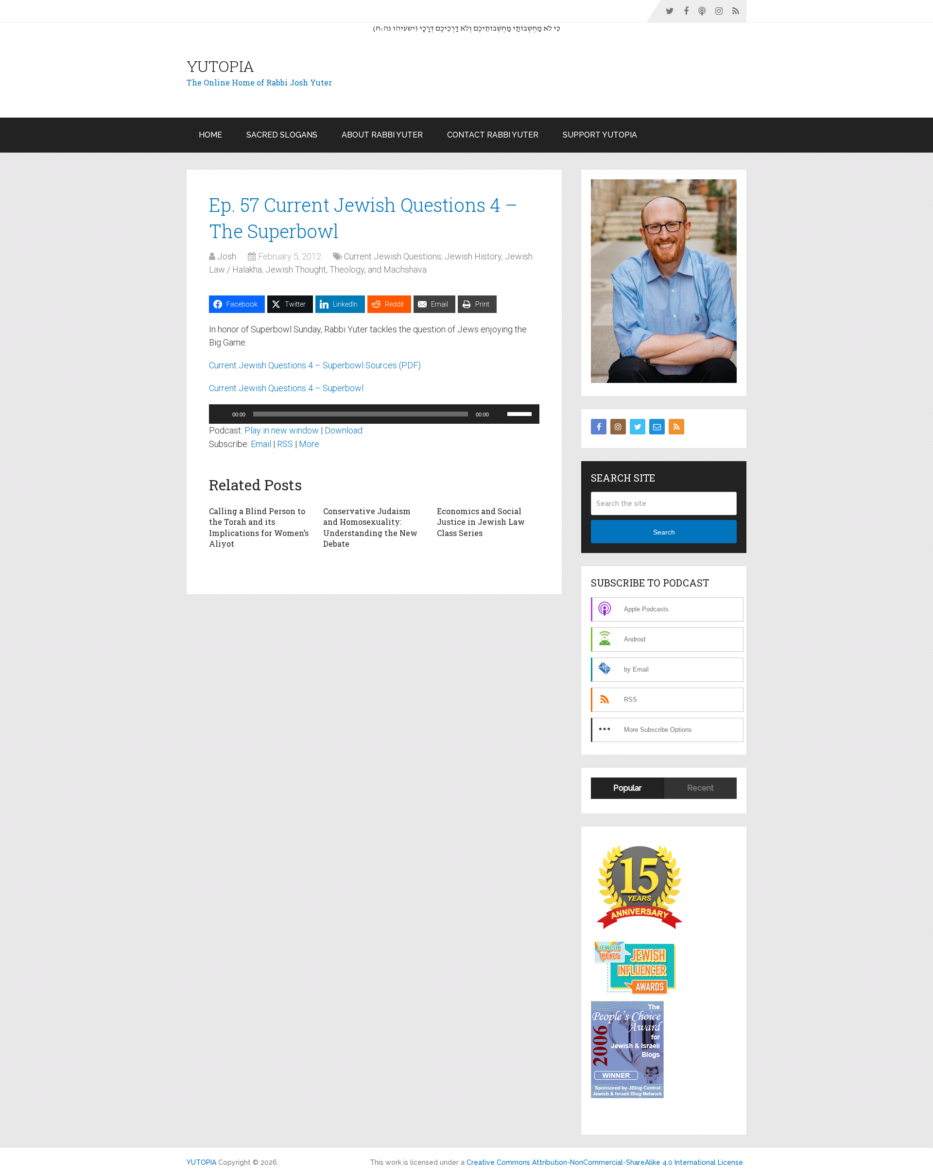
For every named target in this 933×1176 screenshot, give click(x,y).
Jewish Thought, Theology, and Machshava (346, 269)
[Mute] (499, 414)
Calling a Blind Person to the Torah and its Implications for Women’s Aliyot (259, 527)
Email (261, 444)
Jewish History (473, 256)
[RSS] (676, 426)
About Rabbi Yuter (382, 134)
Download (344, 430)
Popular (627, 788)
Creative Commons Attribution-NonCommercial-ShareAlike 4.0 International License (604, 1162)
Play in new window (281, 430)
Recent (700, 788)
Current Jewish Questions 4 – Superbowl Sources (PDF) (315, 365)
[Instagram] (618, 426)
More (309, 444)
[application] (374, 414)
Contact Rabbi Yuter (492, 134)
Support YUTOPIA (600, 134)
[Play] (221, 414)
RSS (285, 444)
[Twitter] (637, 426)
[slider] (521, 413)
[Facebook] (598, 426)
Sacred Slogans (281, 134)
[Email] (657, 426)
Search (664, 532)
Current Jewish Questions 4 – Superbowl (286, 388)
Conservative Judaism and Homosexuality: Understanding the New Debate (370, 527)
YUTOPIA (220, 66)
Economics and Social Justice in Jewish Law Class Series (481, 522)
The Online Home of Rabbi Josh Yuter (259, 82)
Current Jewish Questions (392, 256)
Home (210, 134)
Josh (226, 256)
